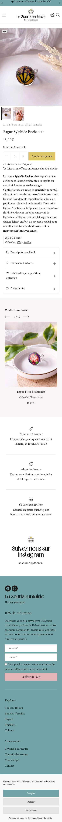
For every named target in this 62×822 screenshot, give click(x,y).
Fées (19, 242)
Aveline (27, 242)
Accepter (31, 793)
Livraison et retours (16, 749)
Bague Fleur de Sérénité (31, 392)
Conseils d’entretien (16, 754)
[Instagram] (15, 588)
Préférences (31, 810)
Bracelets (10, 725)
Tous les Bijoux (14, 708)
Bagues (9, 719)
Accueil (6, 124)
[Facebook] (8, 588)
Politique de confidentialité (40, 818)
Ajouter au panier (41, 156)
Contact (9, 766)
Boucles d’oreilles (15, 714)
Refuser (31, 801)
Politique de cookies (18, 818)
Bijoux (14, 124)
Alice (40, 397)
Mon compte (12, 760)
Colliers (9, 730)
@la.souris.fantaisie (31, 563)
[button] (2, 3)
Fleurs (33, 397)
